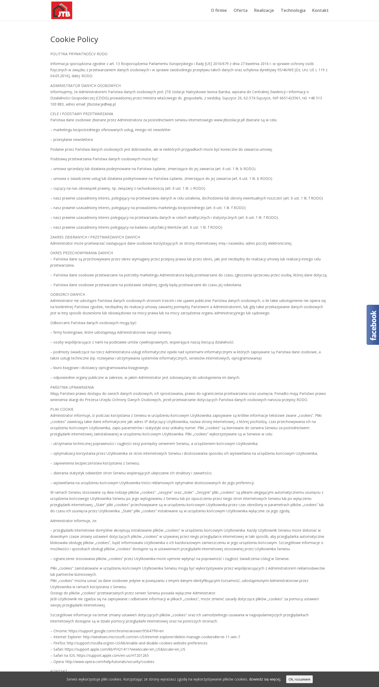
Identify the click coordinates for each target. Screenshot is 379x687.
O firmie (219, 11)
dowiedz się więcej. (265, 679)
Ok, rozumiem (299, 679)
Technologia (293, 11)
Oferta (241, 11)
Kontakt (320, 11)
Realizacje (264, 11)
